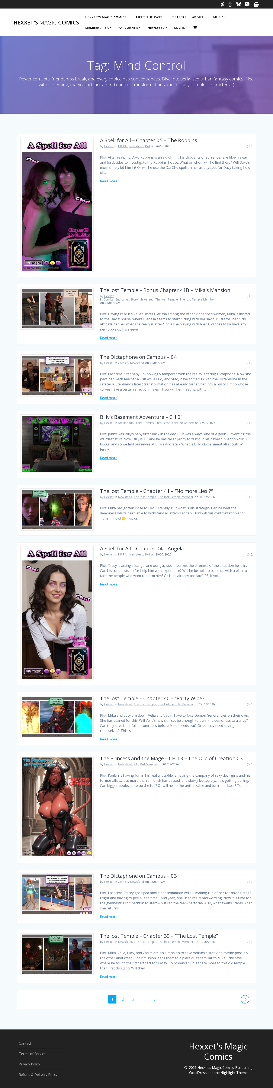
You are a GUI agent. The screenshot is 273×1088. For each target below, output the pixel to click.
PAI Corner (128, 28)
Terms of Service (32, 1053)
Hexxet (109, 146)
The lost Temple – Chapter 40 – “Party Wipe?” (153, 698)
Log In (180, 28)
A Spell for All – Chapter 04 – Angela (142, 548)
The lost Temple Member (197, 299)
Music (218, 17)
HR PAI (123, 146)
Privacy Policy (29, 1064)
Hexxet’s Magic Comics (105, 17)
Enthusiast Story (126, 299)
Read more (108, 181)
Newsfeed (156, 28)
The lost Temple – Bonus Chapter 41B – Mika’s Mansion (165, 289)
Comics (108, 299)
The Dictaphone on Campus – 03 (138, 875)
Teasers (179, 17)
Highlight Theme (234, 1072)
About (198, 17)
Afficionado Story (130, 423)
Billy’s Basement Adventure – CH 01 (141, 416)
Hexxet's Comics (46, 22)
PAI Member (148, 764)
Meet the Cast (149, 17)
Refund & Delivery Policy (38, 1074)
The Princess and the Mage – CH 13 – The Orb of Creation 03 (171, 758)
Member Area (97, 28)
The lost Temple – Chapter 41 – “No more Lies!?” (156, 490)
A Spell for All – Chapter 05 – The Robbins (148, 140)
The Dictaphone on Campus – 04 (138, 356)
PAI (147, 146)
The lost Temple (166, 299)
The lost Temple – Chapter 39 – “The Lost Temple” (159, 935)
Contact (25, 1043)
